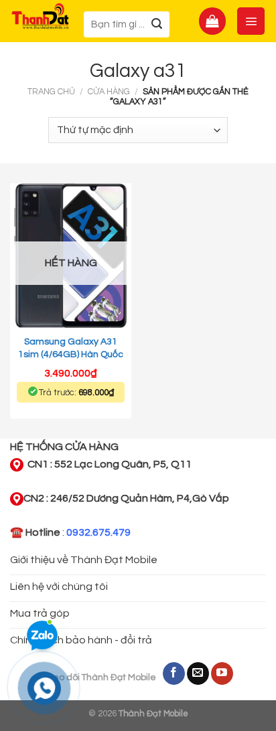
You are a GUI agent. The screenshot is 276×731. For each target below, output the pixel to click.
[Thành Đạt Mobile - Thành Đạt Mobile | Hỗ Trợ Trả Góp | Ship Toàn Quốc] (40, 16)
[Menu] (251, 20)
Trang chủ (51, 92)
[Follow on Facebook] (174, 673)
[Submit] (157, 24)
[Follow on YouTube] (222, 673)
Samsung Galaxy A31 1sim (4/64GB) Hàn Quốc (70, 347)
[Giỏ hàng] (212, 20)
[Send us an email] (198, 673)
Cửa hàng (109, 92)
